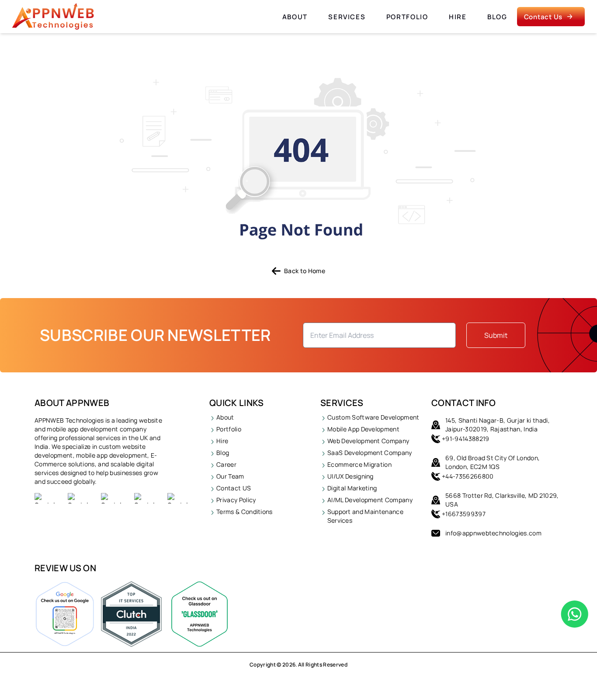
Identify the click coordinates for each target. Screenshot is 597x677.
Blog (497, 16)
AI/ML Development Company (370, 500)
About (295, 16)
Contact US (233, 488)
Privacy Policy (236, 500)
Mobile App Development (363, 429)
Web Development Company (368, 441)
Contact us (543, 16)
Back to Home (304, 271)
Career (226, 464)
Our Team (230, 476)
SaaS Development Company (369, 452)
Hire (458, 16)
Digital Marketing (352, 488)
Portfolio (407, 16)
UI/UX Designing (350, 476)
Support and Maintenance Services (365, 515)
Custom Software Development (373, 417)
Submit (495, 335)
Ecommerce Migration (359, 464)
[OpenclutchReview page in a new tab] (131, 614)
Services (346, 16)
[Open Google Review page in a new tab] (65, 614)
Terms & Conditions (244, 511)
